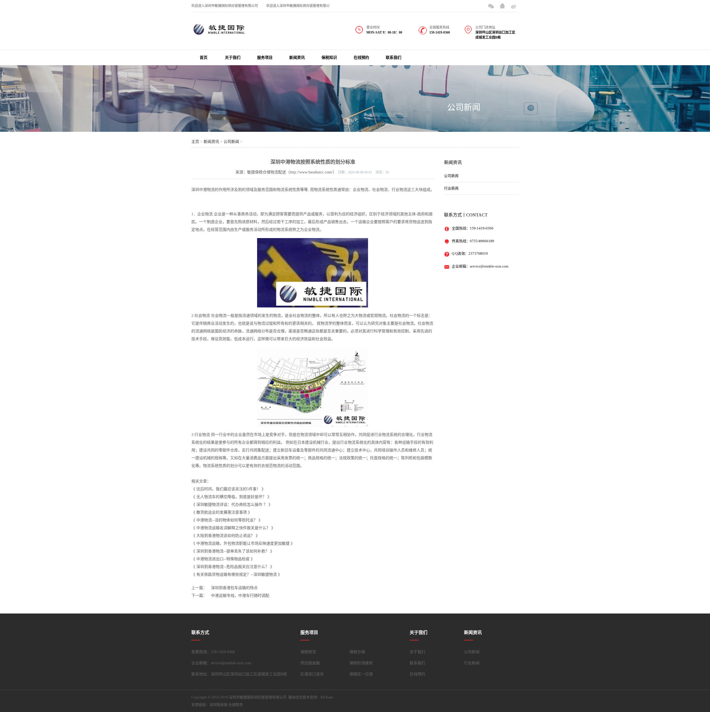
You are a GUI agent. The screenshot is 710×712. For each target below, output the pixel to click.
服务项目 (265, 57)
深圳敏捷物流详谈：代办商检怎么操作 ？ (231, 505)
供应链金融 (310, 663)
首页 (203, 57)
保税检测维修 (361, 663)
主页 (195, 142)
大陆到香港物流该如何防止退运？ (225, 536)
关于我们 (232, 57)
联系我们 (393, 57)
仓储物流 (235, 705)
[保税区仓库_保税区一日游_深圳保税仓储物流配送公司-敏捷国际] (219, 32)
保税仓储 (357, 652)
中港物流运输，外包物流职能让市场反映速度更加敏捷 (243, 543)
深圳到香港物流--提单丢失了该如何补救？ (232, 551)
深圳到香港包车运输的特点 (234, 588)
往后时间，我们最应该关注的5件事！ (228, 489)
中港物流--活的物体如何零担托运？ (226, 520)
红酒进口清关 (312, 674)
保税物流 (308, 652)
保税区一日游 (361, 674)
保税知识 (329, 57)
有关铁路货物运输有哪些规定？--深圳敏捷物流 (236, 574)
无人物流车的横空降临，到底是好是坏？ (231, 497)
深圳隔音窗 (218, 705)
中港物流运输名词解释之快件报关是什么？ (233, 528)
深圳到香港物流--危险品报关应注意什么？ (232, 567)
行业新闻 (451, 188)
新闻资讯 (297, 57)
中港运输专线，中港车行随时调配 (240, 596)
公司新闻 (463, 107)
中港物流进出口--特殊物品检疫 (223, 559)
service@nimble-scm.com (489, 266)
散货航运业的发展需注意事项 (221, 512)
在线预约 (361, 57)
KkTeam (327, 697)
